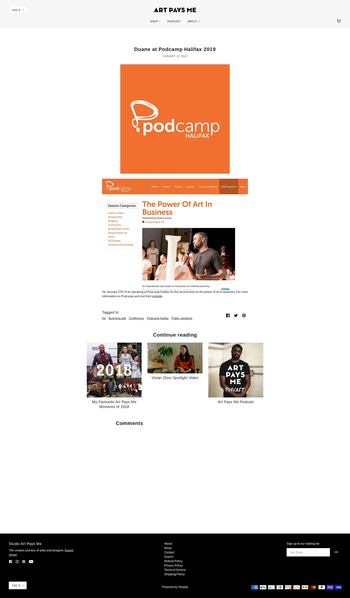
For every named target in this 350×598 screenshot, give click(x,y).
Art (104, 318)
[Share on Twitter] (236, 315)
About (168, 543)
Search (169, 556)
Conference (136, 318)
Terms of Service (175, 569)
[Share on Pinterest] (244, 315)
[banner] (175, 9)
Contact (169, 552)
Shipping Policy (174, 574)
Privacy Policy (173, 565)
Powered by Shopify (175, 587)
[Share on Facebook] (228, 315)
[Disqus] (175, 473)
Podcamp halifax (158, 318)
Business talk (117, 318)
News (168, 548)
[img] (10, 561)
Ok (336, 552)
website (157, 296)
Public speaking (182, 318)
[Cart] (339, 21)
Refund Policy (173, 561)
